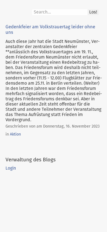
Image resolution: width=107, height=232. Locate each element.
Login (10, 168)
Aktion (15, 134)
